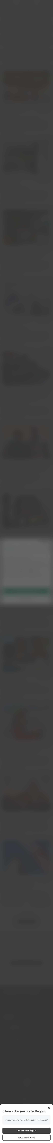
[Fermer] (49, 1108)
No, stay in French (26, 1137)
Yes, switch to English (26, 1130)
